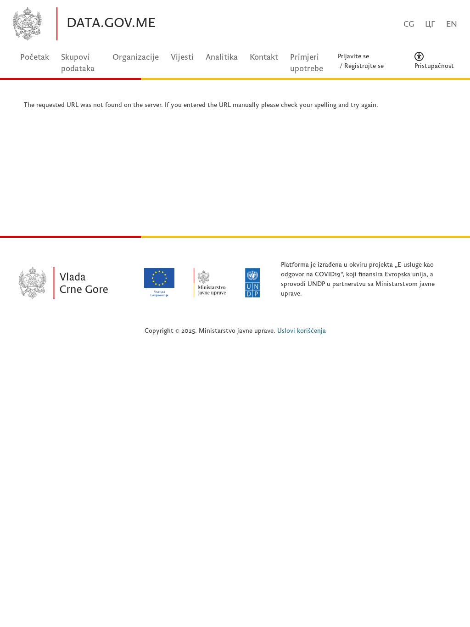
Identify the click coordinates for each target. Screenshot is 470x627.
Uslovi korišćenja (301, 331)
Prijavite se (353, 56)
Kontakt (264, 57)
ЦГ (430, 24)
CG (408, 24)
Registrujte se (364, 66)
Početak (34, 57)
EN (451, 24)
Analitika (222, 57)
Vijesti (182, 57)
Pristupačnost (434, 66)
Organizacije (135, 57)
